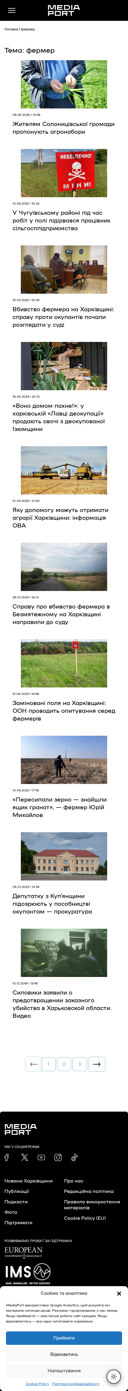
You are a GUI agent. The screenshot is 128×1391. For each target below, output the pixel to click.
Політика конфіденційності (75, 1384)
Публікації (16, 1191)
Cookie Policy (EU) (85, 1218)
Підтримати (18, 1222)
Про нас (73, 1181)
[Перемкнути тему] (114, 1377)
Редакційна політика (89, 1191)
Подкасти (16, 1201)
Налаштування (64, 1371)
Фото (10, 1212)
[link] (8, 1157)
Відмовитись (64, 1354)
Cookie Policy (37, 1384)
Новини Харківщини (28, 1181)
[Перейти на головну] (64, 10)
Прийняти (64, 1338)
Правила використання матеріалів (92, 1204)
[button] (119, 1294)
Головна (11, 29)
